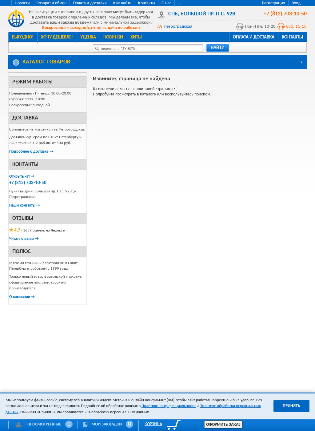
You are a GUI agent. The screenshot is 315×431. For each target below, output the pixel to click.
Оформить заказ (223, 424)
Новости (22, 3)
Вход (296, 3)
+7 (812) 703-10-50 (27, 183)
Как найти (122, 3)
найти (218, 48)
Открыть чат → (21, 177)
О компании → (22, 297)
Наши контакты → (24, 205)
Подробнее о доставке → (31, 152)
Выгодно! (23, 37)
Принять (291, 406)
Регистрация (273, 3)
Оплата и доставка (90, 3)
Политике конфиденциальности (169, 406)
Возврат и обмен (51, 3)
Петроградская (178, 26)
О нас (166, 3)
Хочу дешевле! (57, 37)
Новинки (113, 37)
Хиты (136, 37)
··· (179, 3)
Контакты (146, 3)
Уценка (88, 37)
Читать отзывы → (24, 239)
